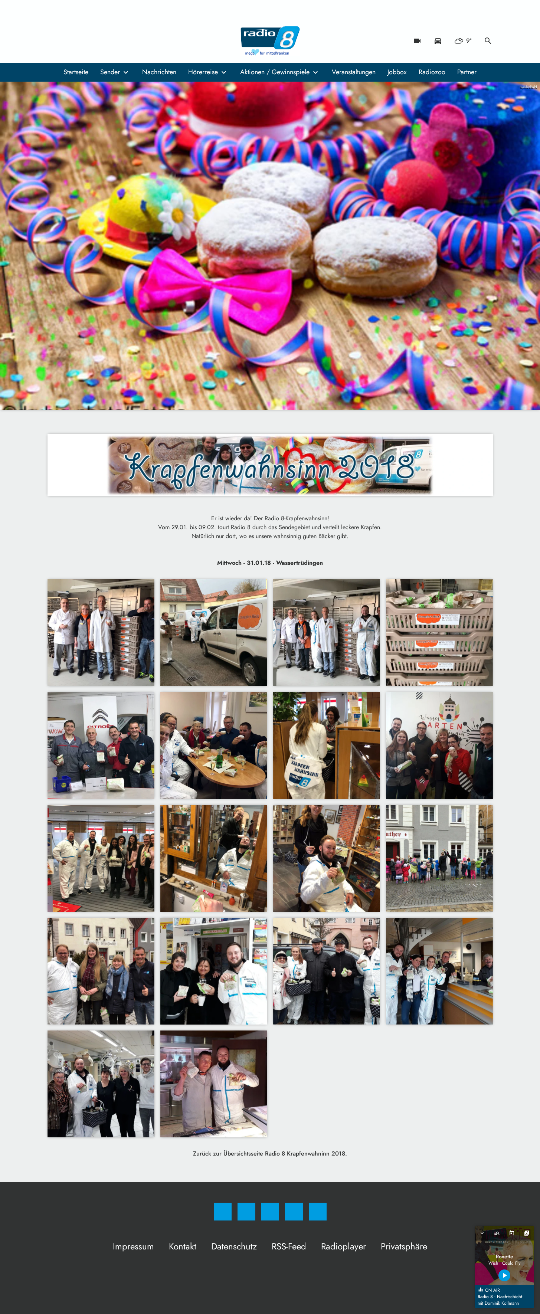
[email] (114, 40)
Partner (467, 72)
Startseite (75, 72)
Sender (110, 72)
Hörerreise (203, 72)
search (488, 40)
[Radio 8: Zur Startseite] (270, 41)
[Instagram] (69, 40)
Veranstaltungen (354, 72)
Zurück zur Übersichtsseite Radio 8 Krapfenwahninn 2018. (270, 1153)
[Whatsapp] (84, 40)
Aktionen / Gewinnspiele (275, 72)
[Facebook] (55, 40)
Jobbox (397, 72)
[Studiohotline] (99, 40)
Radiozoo (432, 72)
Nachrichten (159, 72)
